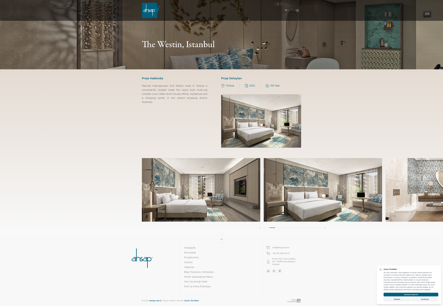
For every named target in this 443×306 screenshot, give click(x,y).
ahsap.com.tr (155, 301)
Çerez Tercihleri (191, 301)
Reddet (397, 299)
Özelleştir (425, 299)
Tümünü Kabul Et (411, 294)
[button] (260, 227)
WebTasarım (291, 300)
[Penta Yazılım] (299, 301)
